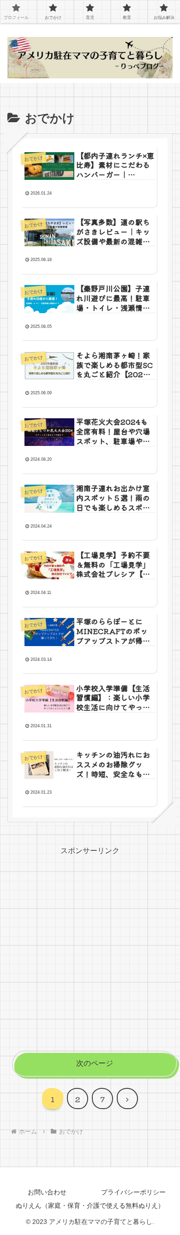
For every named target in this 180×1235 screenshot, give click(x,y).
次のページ (94, 1063)
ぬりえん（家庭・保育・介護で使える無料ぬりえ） (90, 1205)
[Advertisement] (90, 948)
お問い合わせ (47, 1192)
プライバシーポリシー (133, 1192)
